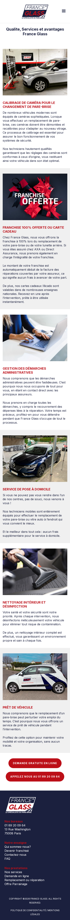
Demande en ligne (16, 876)
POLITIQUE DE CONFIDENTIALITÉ (28, 910)
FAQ (7, 858)
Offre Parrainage (15, 884)
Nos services (13, 872)
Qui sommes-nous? (17, 846)
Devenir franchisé (16, 850)
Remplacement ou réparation (24, 880)
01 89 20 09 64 (14, 825)
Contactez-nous (15, 854)
